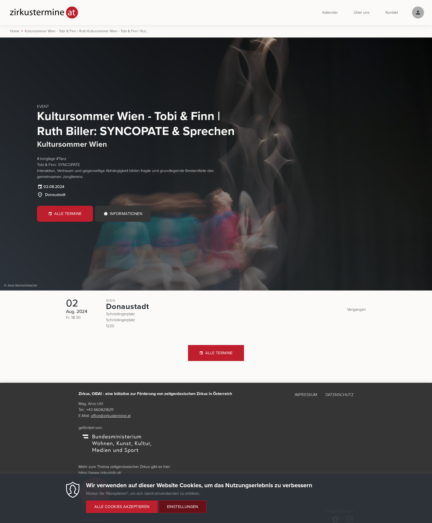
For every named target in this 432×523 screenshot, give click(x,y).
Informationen (126, 213)
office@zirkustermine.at (110, 415)
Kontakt (392, 12)
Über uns (362, 12)
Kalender (330, 12)
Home (15, 31)
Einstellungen (182, 506)
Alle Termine (68, 213)
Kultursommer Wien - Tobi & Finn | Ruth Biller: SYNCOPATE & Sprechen (56, 31)
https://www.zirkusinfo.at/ (100, 472)
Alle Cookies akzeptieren (122, 506)
